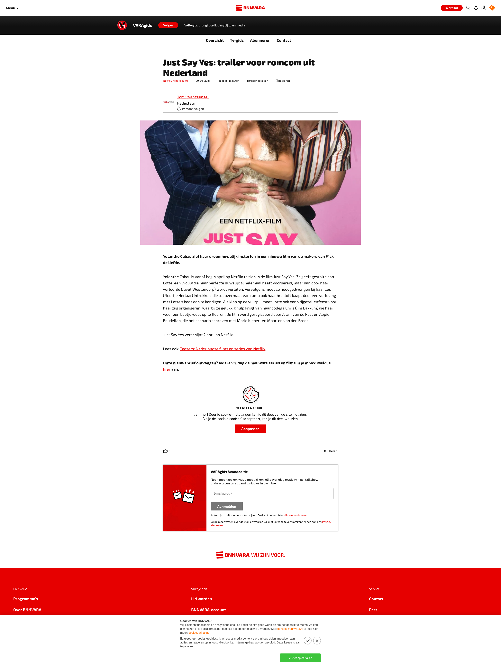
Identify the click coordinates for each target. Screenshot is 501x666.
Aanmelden (226, 506)
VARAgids (142, 25)
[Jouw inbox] (476, 8)
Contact (284, 40)
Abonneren (260, 40)
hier (166, 369)
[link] (168, 102)
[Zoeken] (468, 7)
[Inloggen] (483, 7)
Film (175, 80)
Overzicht (215, 40)
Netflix (167, 80)
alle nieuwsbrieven (295, 515)
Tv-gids (237, 40)
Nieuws (183, 80)
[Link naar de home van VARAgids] (122, 25)
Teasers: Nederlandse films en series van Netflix (222, 348)
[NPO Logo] (492, 8)
